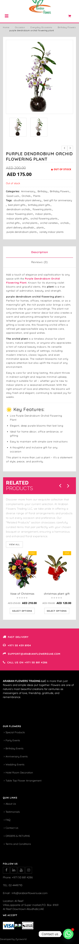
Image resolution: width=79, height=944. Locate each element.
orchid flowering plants (43, 218)
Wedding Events (15, 764)
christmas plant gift (57, 593)
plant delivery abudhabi (20, 227)
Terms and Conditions (18, 843)
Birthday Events (14, 748)
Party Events (13, 740)
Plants (36, 195)
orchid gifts (13, 222)
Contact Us (12, 827)
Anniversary (28, 191)
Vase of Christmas (22, 593)
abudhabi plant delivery (27, 200)
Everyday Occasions (41, 27)
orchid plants (29, 222)
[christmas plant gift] (56, 570)
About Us (11, 803)
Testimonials (13, 811)
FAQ (8, 819)
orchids (64, 222)
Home (6, 27)
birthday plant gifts (39, 204)
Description (39, 252)
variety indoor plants (51, 231)
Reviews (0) (39, 262)
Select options (22, 611)
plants (40, 227)
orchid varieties (49, 222)
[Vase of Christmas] (22, 570)
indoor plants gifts (17, 218)
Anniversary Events (17, 756)
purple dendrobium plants (22, 231)
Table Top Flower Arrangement (23, 780)
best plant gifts (16, 204)
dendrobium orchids (18, 209)
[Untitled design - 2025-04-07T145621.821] (17, 127)
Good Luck (13, 195)
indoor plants (43, 213)
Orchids (26, 195)
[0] (71, 17)
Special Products (15, 732)
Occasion (20, 27)
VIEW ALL (14, 544)
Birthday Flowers (67, 27)
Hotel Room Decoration (19, 772)
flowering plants (42, 209)
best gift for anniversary (58, 200)
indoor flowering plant (20, 213)
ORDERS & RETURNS (18, 835)
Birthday (42, 191)
